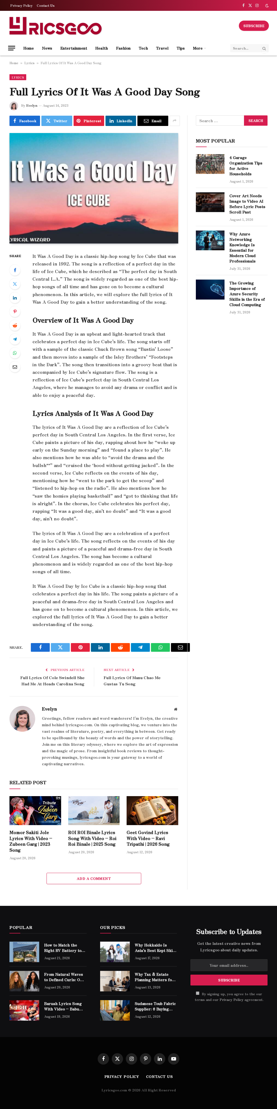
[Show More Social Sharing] (175, 121)
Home (28, 48)
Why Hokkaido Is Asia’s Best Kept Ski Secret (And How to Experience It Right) (154, 947)
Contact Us (46, 5)
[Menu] (11, 48)
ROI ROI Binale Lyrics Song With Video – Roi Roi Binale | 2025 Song (92, 838)
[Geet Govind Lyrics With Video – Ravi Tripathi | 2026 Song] (152, 810)
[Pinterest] (14, 311)
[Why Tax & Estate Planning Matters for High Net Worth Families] (115, 981)
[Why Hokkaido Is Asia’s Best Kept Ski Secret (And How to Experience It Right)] (115, 952)
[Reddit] (14, 325)
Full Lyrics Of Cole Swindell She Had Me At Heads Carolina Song (52, 680)
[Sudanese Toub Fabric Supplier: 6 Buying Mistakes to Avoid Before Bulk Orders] (115, 1010)
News (47, 48)
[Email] (14, 366)
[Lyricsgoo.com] (55, 25)
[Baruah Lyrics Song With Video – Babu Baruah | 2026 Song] (24, 1010)
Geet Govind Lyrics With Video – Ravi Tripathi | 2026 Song (148, 838)
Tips (181, 48)
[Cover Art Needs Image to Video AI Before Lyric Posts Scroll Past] (210, 202)
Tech (143, 48)
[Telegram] (14, 339)
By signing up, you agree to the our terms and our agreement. (229, 996)
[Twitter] (14, 283)
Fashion (123, 48)
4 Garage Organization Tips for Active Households (245, 165)
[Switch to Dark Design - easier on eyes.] (266, 6)
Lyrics (29, 62)
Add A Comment (94, 878)
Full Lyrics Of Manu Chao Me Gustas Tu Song (132, 680)
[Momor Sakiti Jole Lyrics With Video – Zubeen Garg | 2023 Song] (35, 810)
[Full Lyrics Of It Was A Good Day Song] (93, 188)
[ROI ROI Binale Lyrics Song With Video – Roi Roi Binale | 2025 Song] (94, 810)
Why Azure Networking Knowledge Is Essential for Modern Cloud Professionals (242, 247)
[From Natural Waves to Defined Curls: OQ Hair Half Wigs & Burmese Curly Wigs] (24, 981)
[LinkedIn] (14, 297)
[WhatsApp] (14, 353)
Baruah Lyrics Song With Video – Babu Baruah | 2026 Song (63, 1006)
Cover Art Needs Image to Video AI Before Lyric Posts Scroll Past (247, 204)
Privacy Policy (21, 5)
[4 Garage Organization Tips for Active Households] (210, 164)
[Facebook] (14, 270)
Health (101, 48)
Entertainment (73, 48)
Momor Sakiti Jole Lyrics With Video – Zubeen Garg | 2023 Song (30, 841)
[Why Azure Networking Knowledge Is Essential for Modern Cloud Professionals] (210, 240)
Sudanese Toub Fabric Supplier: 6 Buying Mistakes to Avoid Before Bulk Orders (155, 1006)
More (198, 48)
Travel (162, 48)
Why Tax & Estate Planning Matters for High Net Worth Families (154, 976)
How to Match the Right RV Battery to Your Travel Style (62, 947)
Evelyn (31, 105)
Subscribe (253, 25)
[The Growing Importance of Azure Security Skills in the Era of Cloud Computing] (210, 289)
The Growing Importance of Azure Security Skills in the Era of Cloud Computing (247, 293)
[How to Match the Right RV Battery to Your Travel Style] (24, 952)
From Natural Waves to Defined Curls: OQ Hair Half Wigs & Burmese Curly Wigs (63, 976)
